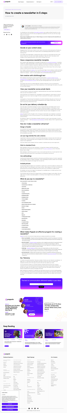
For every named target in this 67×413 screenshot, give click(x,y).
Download (56, 42)
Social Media (39, 376)
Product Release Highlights (17, 389)
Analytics (4, 364)
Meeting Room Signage (40, 377)
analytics (33, 70)
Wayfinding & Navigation (40, 364)
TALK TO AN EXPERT (58, 1)
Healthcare (28, 395)
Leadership (52, 365)
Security (4, 367)
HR (27, 385)
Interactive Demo (16, 383)
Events (38, 383)
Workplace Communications (41, 366)
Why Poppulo (39, 1)
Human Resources (6, 387)
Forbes (21, 113)
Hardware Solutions (30, 364)
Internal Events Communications (18, 370)
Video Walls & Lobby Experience (41, 363)
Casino (28, 391)
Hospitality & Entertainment (31, 392)
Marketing (28, 379)
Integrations (5, 365)
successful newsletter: (52, 62)
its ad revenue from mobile (46, 71)
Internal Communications (7, 385)
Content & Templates (30, 363)
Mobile (4, 375)
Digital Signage (21, 1)
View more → (46, 311)
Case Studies (15, 382)
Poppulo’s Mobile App (31, 248)
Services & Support (16, 388)
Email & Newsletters (6, 372)
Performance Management (41, 367)
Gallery (38, 392)
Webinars (14, 379)
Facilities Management (40, 370)
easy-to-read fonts (48, 148)
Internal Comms (29, 386)
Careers (52, 364)
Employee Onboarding (16, 369)
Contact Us (52, 370)
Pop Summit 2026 (39, 389)
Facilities (28, 382)
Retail (28, 394)
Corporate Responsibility (54, 379)
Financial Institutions (30, 401)
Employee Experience (30, 1)
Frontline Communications (17, 367)
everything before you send (30, 80)
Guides (38, 386)
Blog (12, 9)
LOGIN (51, 1)
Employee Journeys (6, 378)
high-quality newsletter (39, 32)
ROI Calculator (15, 385)
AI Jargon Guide (15, 386)
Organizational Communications (18, 363)
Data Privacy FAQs (53, 376)
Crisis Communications (16, 364)
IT (3, 388)
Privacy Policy (53, 374)
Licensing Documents (54, 380)
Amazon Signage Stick (30, 367)
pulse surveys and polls (52, 253)
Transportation (29, 398)
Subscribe (41, 286)
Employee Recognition (40, 373)
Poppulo (22, 236)
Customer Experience (40, 369)
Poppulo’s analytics (33, 242)
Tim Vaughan (28, 25)
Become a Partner (53, 367)
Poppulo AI (4, 362)
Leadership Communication (17, 366)
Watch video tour (7, 29)
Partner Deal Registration (54, 368)
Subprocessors (53, 377)
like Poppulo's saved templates (38, 119)
